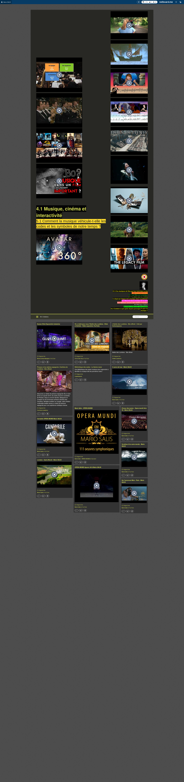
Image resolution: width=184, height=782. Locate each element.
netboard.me (166, 2)
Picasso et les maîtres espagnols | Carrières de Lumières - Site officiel (52, 368)
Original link (42, 356)
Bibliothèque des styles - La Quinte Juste (88, 367)
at (46, 358)
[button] (180, 2)
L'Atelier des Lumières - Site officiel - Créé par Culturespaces (127, 325)
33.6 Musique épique (141, 304)
